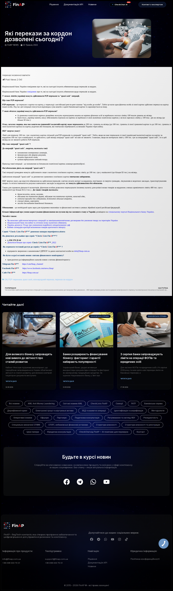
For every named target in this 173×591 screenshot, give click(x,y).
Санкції (119, 403)
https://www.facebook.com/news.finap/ (38, 268)
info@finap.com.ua (82, 251)
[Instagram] (119, 539)
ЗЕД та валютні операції (94, 410)
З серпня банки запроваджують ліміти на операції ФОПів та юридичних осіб (141, 358)
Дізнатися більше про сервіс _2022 (31, 242)
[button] (152, 4)
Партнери (61, 418)
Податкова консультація (87, 418)
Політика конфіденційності (145, 559)
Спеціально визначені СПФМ (26, 425)
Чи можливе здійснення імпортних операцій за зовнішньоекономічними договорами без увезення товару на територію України (62, 220)
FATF (133, 403)
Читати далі (11, 381)
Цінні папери (33, 432)
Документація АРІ (73, 4)
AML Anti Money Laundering (41, 403)
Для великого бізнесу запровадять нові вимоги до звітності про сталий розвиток (29, 358)
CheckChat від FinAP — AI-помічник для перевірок (103, 432)
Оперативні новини (22, 418)
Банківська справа (153, 403)
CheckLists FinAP (99, 403)
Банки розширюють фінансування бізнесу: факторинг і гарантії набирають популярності (85, 358)
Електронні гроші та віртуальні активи (54, 410)
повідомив (31, 92)
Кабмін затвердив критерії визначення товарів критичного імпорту (36, 227)
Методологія (157, 410)
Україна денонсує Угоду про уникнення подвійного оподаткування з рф (38, 225)
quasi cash (27, 279)
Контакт (141, 432)
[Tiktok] (126, 539)
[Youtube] (106, 481)
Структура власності (106, 425)
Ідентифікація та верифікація (128, 410)
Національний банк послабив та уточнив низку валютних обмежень (37, 223)
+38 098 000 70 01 (11, 563)
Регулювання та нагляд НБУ (121, 418)
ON (6, 279)
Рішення (54, 4)
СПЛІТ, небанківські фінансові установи (68, 425)
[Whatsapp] (93, 481)
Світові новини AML (72, 403)
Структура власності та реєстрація (142, 425)
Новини (92, 4)
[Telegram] (80, 481)
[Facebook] (66, 481)
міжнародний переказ (43, 279)
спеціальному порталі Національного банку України (131, 212)
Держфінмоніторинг (17, 410)
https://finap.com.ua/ (30, 273)
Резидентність (150, 418)
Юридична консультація (59, 432)
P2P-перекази (15, 279)
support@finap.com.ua (56, 559)
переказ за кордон (64, 279)
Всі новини (14, 403)
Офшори (44, 418)
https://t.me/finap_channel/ (32, 264)
